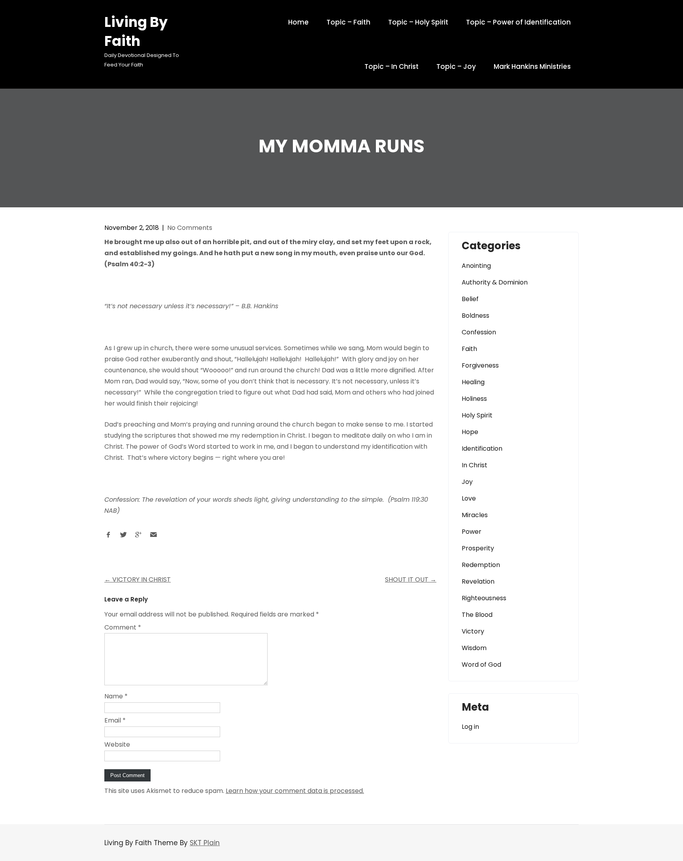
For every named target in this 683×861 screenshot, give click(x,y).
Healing (473, 382)
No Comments (189, 227)
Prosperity (478, 548)
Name (116, 696)
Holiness (474, 398)
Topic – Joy (456, 66)
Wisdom (474, 647)
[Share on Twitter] (123, 537)
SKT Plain (205, 843)
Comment (122, 627)
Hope (470, 431)
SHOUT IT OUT (410, 579)
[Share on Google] (138, 537)
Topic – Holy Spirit (418, 22)
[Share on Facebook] (108, 537)
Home (298, 22)
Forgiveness (480, 365)
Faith (469, 348)
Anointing (476, 265)
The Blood (477, 614)
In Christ (474, 465)
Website (117, 744)
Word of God (481, 664)
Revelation (478, 581)
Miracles (475, 515)
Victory (473, 631)
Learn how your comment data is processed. (295, 790)
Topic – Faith (348, 22)
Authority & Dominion (495, 282)
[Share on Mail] (153, 537)
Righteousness (484, 598)
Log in (470, 726)
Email (115, 720)
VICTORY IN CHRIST (137, 579)
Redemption (481, 564)
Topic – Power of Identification (518, 22)
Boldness (475, 315)
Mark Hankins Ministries (532, 66)
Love (469, 498)
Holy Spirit (477, 415)
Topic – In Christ (391, 66)
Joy (467, 481)
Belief (470, 298)
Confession (479, 332)
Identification (482, 448)
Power (471, 531)
